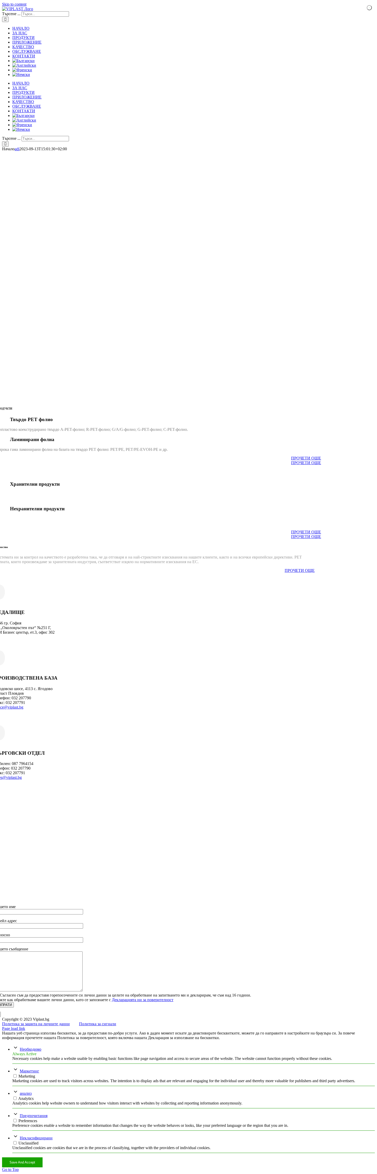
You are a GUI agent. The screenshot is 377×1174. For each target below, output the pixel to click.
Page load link (13, 1028)
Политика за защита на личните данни (36, 1024)
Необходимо (30, 1049)
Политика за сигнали (97, 1024)
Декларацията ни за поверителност (142, 1000)
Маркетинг (29, 1071)
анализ (26, 1093)
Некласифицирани (36, 1138)
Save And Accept (22, 1162)
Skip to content (14, 4)
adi (17, 149)
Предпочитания (33, 1115)
